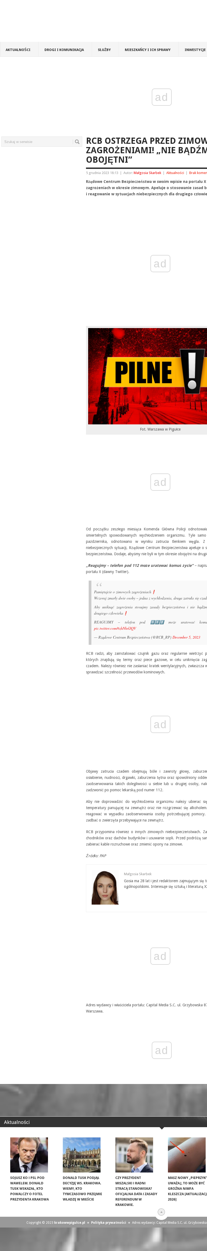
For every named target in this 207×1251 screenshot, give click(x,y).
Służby (104, 50)
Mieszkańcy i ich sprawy (148, 50)
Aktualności (18, 50)
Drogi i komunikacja (64, 50)
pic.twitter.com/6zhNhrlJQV (115, 628)
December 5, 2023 (186, 637)
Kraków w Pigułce (79, 23)
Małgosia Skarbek (147, 173)
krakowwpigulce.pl (69, 1223)
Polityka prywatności (108, 1223)
